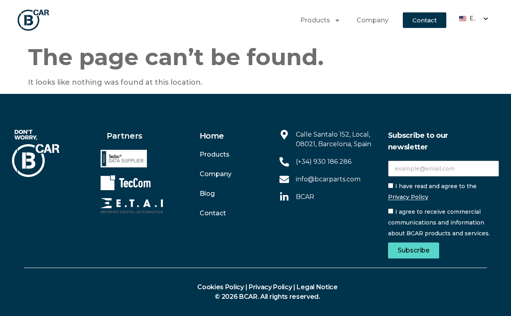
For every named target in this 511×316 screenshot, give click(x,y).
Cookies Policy (220, 287)
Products (315, 20)
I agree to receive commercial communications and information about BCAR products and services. (439, 223)
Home (212, 136)
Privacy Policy (408, 197)
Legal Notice (317, 287)
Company (372, 20)
